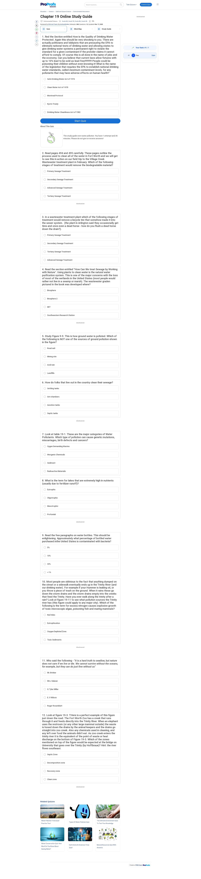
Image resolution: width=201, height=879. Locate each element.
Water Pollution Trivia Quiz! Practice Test (50, 822)
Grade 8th (78, 21)
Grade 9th (84, 21)
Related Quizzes (47, 802)
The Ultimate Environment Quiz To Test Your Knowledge (107, 822)
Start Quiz (80, 120)
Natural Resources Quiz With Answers (106, 846)
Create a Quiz (145, 4)
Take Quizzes (130, 4)
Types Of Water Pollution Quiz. (79, 822)
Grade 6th (65, 21)
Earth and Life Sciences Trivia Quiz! (79, 846)
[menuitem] (131, 5)
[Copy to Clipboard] (37, 41)
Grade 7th (71, 21)
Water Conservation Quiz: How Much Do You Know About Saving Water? (51, 846)
